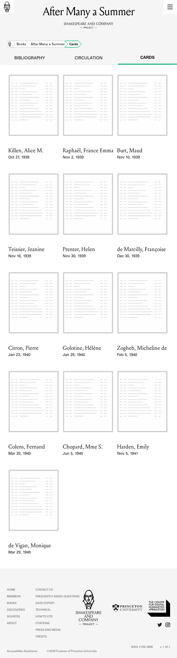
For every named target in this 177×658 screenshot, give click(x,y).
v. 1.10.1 (165, 647)
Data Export (44, 603)
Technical (43, 610)
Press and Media (48, 630)
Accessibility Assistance (22, 651)
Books (21, 44)
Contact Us (44, 590)
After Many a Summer (48, 44)
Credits (41, 636)
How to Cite (44, 616)
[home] (7, 7)
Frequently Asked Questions (57, 596)
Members (14, 596)
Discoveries (16, 610)
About (12, 623)
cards (147, 58)
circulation (89, 58)
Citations (42, 623)
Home (9, 44)
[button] (170, 7)
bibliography (29, 58)
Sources (13, 616)
